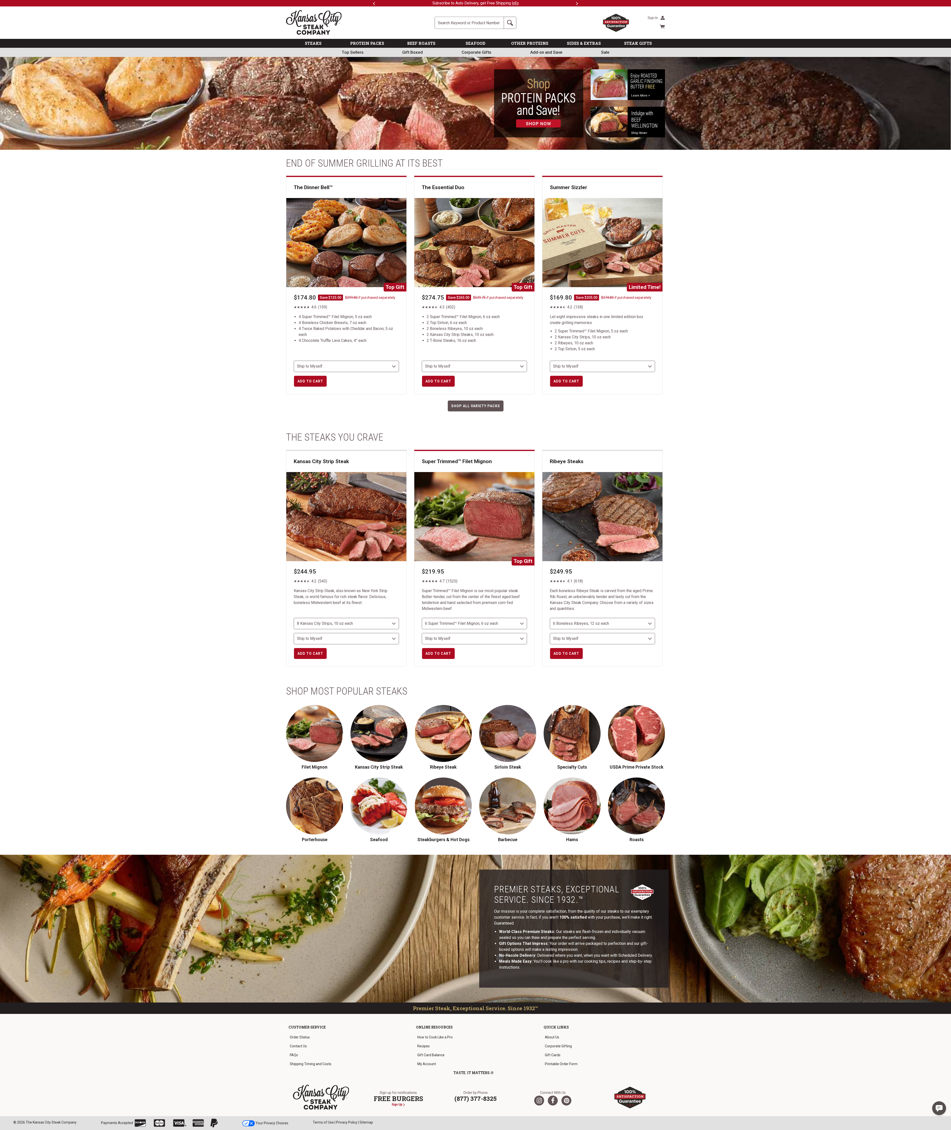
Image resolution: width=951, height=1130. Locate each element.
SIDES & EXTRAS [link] (584, 43)
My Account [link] (426, 1064)
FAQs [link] (294, 1055)
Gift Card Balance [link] (431, 1055)
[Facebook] (553, 1100)
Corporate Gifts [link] (476, 52)
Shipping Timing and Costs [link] (310, 1064)
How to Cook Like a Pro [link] (435, 1037)
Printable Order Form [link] (561, 1064)
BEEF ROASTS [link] (421, 43)
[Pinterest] (566, 1100)
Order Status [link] (300, 1037)
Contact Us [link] (298, 1046)
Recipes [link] (423, 1046)
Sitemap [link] (366, 1122)
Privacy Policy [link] (346, 1122)
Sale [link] (605, 52)
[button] (939, 1108)
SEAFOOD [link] (475, 43)
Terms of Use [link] (323, 1122)
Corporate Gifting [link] (558, 1046)
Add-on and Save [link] (546, 52)
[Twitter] (539, 1100)
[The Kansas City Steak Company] (321, 1097)
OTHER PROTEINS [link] (529, 43)
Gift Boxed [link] (412, 52)
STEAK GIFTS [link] (638, 43)
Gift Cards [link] (552, 1055)
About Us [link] (552, 1037)
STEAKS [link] (313, 43)
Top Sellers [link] (353, 52)
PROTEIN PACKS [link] (367, 43)
